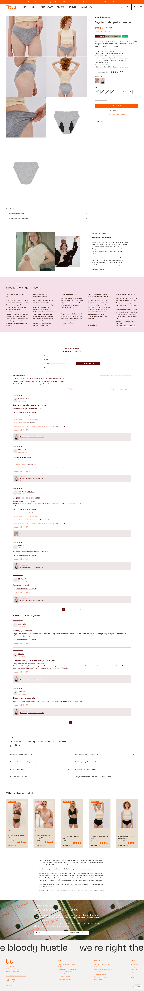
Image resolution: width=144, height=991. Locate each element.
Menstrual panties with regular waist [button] (32, 437)
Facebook (134, 975)
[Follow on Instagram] (14, 981)
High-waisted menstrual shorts (71, 837)
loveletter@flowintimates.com (16, 976)
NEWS (34, 7)
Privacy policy (98, 980)
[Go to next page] (84, 609)
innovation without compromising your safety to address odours (43, 323)
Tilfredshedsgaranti (100, 974)
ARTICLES (72, 7)
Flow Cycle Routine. (129, 325)
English (114, 7)
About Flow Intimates (65, 979)
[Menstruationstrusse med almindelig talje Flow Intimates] (97, 80)
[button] (134, 7)
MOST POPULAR (46, 7)
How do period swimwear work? (68, 969)
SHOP (24, 7)
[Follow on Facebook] (8, 981)
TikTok (133, 972)
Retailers (97, 967)
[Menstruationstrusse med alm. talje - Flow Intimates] (102, 80)
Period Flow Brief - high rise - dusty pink (44, 837)
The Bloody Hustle (64, 976)
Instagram (134, 967)
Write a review (88, 363)
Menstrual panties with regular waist (125, 837)
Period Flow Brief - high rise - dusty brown (17, 837)
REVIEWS (60, 7)
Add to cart (116, 105)
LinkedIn (133, 977)
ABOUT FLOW (87, 7)
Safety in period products (102, 964)
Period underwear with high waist (99, 837)
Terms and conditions (101, 977)
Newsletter (134, 964)
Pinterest (134, 969)
